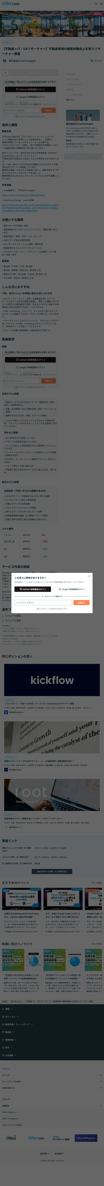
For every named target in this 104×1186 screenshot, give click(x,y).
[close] (89, 576)
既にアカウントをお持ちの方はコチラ (52, 608)
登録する (81, 602)
